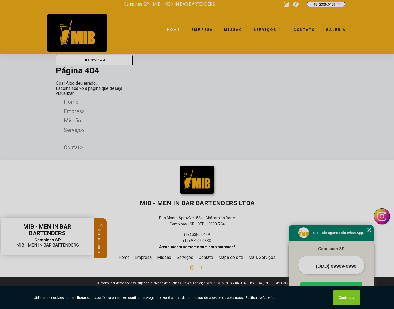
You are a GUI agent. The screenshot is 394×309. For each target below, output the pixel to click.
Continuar (347, 298)
